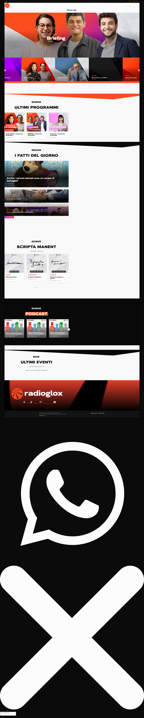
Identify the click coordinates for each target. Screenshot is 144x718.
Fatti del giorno (10, 175)
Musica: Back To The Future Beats (102, 77)
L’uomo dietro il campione (57, 277)
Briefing (56, 38)
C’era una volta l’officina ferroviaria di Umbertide (13, 333)
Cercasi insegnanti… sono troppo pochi (58, 333)
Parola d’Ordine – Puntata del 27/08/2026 (36, 134)
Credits (40, 415)
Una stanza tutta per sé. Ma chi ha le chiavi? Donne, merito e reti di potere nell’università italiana (36, 279)
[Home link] (13, 5)
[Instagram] (119, 5)
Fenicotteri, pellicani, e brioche (12, 277)
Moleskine (52, 274)
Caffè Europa (8, 274)
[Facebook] (123, 5)
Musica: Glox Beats (29, 77)
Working (8, 330)
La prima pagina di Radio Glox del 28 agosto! (20, 212)
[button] (67, 82)
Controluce (61, 77)
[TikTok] (115, 5)
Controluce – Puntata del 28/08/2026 (57, 134)
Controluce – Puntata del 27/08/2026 (13, 134)
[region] (36, 230)
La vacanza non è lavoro (14, 199)
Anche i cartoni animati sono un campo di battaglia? (30, 179)
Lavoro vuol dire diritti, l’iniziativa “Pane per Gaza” (36, 333)
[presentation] (69, 329)
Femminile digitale (31, 274)
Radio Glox (49, 34)
